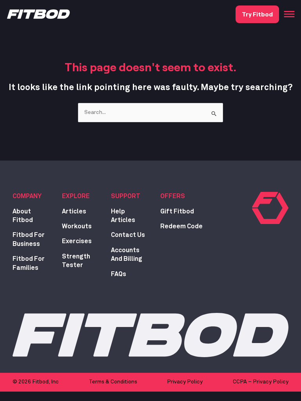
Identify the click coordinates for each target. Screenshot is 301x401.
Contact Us (128, 235)
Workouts (77, 226)
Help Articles (123, 215)
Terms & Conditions (113, 382)
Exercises (77, 241)
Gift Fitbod (177, 211)
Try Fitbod (257, 14)
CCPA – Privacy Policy (260, 382)
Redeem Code (181, 226)
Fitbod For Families (29, 263)
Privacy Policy (185, 382)
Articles (74, 211)
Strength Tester (76, 260)
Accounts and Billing (126, 254)
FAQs (118, 274)
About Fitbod (23, 215)
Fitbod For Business (29, 239)
